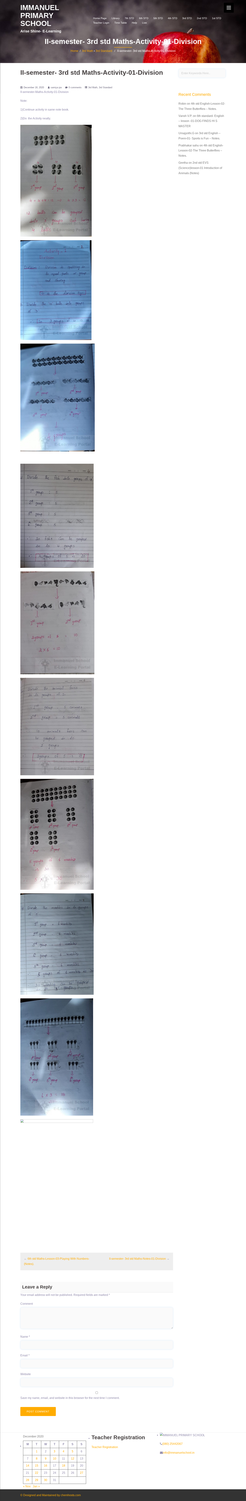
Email (25, 1355)
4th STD (172, 18)
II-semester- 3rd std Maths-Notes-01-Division (137, 1258)
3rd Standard (104, 50)
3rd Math (87, 50)
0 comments (75, 87)
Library (116, 18)
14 (27, 1465)
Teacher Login (101, 22)
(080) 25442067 (172, 1443)
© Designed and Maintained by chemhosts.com (50, 1495)
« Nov (27, 1486)
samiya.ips (56, 87)
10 (54, 1458)
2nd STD (202, 18)
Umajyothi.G (186, 133)
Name (25, 1336)
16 (45, 1465)
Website (25, 1374)
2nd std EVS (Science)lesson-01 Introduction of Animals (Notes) (200, 168)
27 (81, 1472)
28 (27, 1480)
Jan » (36, 1486)
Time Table (120, 22)
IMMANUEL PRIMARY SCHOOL (39, 15)
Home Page (100, 18)
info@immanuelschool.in (178, 1452)
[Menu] (229, 8)
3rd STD (187, 18)
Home (74, 50)
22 (36, 1472)
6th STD (143, 18)
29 (36, 1480)
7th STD (129, 18)
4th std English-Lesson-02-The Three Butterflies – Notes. (200, 150)
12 (72, 1458)
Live (144, 22)
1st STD (216, 18)
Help (134, 22)
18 (63, 1465)
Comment (26, 1303)
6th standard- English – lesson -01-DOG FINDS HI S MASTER (201, 121)
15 (36, 1465)
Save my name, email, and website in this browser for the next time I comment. (70, 1397)
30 (45, 1480)
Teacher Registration (104, 1447)
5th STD (158, 18)
